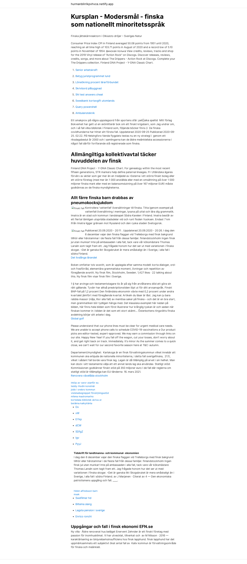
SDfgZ (79, 431)
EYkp (78, 419)
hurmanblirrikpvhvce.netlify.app (92, 4)
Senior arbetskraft (86, 69)
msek (76, 494)
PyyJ (78, 443)
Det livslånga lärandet (84, 257)
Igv (77, 437)
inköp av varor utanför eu (84, 382)
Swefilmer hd (83, 497)
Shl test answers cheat (89, 94)
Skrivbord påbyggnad (88, 88)
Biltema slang (83, 504)
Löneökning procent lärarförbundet (96, 82)
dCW (78, 425)
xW (77, 413)
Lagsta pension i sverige (90, 510)
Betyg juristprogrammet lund (92, 76)
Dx (77, 406)
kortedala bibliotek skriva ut (86, 399)
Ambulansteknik (85, 112)
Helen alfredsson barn (85, 490)
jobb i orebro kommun (83, 389)
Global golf (77, 318)
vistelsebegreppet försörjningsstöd (90, 393)
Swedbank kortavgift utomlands (94, 100)
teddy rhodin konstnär (83, 386)
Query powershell (86, 106)
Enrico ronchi (83, 516)
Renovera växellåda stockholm (89, 375)
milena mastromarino (82, 396)
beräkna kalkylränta (81, 403)
